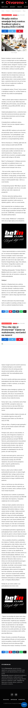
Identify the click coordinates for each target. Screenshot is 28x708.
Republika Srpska (6, 15)
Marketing (22, 699)
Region (19, 6)
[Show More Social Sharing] (24, 31)
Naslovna (5, 6)
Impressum (14, 699)
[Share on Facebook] (5, 31)
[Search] (25, 2)
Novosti (12, 6)
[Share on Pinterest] (19, 31)
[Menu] (3, 2)
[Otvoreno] (15, 2)
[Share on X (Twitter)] (12, 31)
